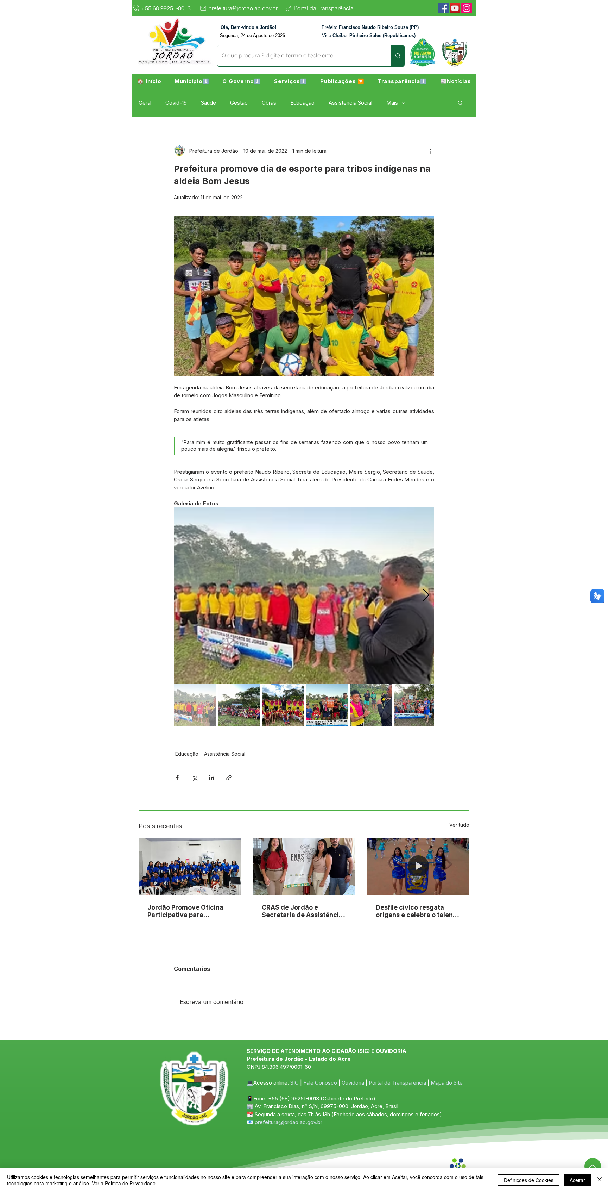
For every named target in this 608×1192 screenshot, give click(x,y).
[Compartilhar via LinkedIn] (211, 777)
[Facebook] (443, 8)
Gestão (239, 102)
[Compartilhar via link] (229, 777)
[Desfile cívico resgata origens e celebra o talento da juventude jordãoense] (418, 866)
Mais (392, 102)
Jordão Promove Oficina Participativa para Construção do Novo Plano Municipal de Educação (188, 911)
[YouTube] (455, 8)
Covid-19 (176, 102)
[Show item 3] (283, 705)
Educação (302, 102)
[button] (192, 81)
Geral (145, 102)
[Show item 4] (327, 705)
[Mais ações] (430, 150)
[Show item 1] (195, 705)
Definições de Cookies (528, 1180)
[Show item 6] (415, 705)
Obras (269, 102)
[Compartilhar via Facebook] (177, 777)
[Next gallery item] (426, 596)
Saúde (208, 102)
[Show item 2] (239, 705)
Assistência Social (350, 102)
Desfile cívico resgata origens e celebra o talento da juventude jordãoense (417, 911)
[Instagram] (466, 8)
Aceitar (577, 1180)
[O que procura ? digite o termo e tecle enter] (398, 55)
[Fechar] (599, 1180)
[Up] (592, 1166)
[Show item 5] (371, 705)
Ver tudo (459, 825)
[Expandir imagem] (304, 595)
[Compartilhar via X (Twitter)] (194, 777)
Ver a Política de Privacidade (124, 1183)
